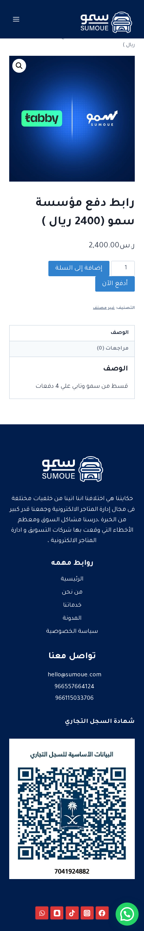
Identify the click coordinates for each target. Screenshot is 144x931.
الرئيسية (72, 579)
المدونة (72, 619)
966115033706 (74, 699)
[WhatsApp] (41, 912)
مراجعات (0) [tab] (113, 349)
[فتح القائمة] (16, 19)
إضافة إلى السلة (79, 268)
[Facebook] (102, 912)
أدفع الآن (115, 283)
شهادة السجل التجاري (100, 722)
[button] (19, 66)
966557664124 (74, 687)
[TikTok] (72, 912)
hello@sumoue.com (74, 675)
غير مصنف (104, 308)
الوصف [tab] (120, 333)
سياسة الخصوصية (72, 632)
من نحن (72, 592)
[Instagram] (87, 912)
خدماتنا (72, 605)
